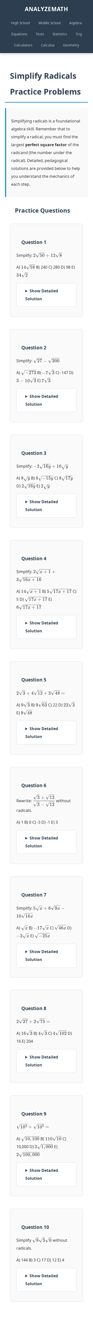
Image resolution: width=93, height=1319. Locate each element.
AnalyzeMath (46, 9)
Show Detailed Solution (41, 294)
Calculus (48, 45)
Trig (79, 34)
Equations (19, 34)
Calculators (23, 45)
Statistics (60, 34)
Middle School (49, 22)
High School (20, 22)
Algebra (75, 22)
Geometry (71, 45)
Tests (40, 34)
